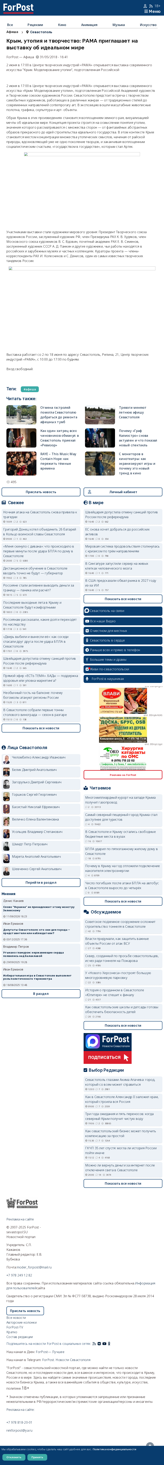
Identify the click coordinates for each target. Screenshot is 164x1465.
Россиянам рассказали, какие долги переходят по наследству (40, 622)
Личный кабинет (123, 492)
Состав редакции (19, 1337)
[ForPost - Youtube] (104, 1343)
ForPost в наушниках (108, 679)
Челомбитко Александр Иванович (39, 757)
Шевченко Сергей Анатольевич (36, 869)
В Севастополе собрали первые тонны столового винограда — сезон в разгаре (35, 712)
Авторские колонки (21, 1322)
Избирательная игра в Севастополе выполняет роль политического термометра (37, 977)
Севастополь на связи (107, 611)
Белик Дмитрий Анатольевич (34, 769)
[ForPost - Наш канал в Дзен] (112, 1343)
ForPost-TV (14, 1327)
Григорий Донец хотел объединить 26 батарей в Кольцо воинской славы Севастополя (39, 531)
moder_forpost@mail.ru (34, 1267)
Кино (62, 25)
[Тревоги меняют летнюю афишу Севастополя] (100, 414)
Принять (37, 1457)
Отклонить (13, 1457)
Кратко (11, 1332)
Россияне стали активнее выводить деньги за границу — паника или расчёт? (38, 587)
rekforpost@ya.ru (19, 1430)
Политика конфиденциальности (114, 1449)
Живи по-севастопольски (109, 669)
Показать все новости (41, 728)
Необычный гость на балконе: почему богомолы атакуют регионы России (33, 695)
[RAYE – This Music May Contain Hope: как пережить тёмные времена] (21, 464)
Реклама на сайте (20, 1219)
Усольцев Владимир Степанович (37, 831)
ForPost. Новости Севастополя (66, 1360)
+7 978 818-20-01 (19, 1422)
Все (10, 25)
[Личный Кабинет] (146, 6)
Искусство (148, 25)
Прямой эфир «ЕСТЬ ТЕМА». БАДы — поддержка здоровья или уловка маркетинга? (40, 678)
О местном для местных (108, 631)
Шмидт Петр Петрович (30, 844)
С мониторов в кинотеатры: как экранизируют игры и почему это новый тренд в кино (137, 463)
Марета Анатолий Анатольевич (36, 856)
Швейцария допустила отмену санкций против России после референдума (39, 661)
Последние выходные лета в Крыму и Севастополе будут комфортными (32, 605)
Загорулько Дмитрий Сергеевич (36, 782)
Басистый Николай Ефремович (36, 807)
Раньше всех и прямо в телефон (115, 650)
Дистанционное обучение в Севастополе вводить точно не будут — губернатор (35, 570)
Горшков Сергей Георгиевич (34, 794)
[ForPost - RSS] (94, 1343)
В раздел (41, 993)
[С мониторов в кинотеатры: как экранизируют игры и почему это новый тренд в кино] (100, 464)
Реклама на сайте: (20, 1409)
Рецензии (35, 25)
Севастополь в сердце (107, 640)
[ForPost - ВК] (99, 1343)
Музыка (118, 25)
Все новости (16, 1317)
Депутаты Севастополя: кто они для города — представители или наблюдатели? (36, 931)
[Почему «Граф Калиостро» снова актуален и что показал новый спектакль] (100, 438)
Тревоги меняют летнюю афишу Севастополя (132, 412)
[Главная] (18, 6)
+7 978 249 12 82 (19, 1275)
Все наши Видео (103, 621)
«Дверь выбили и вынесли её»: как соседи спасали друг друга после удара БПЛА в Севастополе (36, 642)
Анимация (89, 25)
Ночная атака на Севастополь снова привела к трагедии (40, 514)
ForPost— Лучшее (50, 1352)
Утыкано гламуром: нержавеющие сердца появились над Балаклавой (33, 954)
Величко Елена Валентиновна (35, 819)
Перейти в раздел (41, 882)
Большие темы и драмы (108, 659)
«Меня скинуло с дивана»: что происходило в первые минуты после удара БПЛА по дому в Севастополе (38, 551)
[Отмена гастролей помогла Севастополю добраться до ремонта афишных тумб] (21, 414)
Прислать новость (41, 492)
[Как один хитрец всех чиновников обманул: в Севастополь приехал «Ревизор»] (21, 438)
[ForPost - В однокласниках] (109, 1343)
